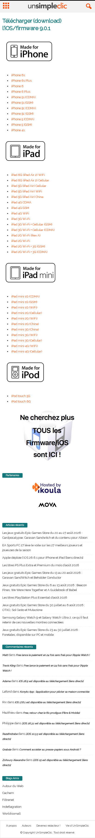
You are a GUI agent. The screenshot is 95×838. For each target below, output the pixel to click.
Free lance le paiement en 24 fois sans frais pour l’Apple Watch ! (53, 655)
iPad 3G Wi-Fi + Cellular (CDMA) (33, 230)
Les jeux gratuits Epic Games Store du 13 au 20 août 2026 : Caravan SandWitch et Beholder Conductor (42, 575)
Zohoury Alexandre (13, 760)
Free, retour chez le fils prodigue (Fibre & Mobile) (51, 712)
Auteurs (26, 825)
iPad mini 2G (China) (25, 324)
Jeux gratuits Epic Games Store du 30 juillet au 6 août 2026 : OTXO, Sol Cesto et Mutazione (43, 607)
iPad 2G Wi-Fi (20, 241)
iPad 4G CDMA (21, 202)
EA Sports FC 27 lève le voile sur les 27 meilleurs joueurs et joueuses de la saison (42, 548)
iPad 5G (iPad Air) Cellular (28, 186)
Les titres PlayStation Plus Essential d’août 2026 (34, 597)
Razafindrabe (10, 734)
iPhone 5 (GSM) (21, 124)
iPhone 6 (17, 86)
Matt (5, 655)
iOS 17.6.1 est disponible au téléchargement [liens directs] (48, 702)
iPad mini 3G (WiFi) (24, 335)
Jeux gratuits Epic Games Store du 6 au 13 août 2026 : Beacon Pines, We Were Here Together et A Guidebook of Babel (44, 587)
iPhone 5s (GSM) (22, 102)
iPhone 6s (18, 75)
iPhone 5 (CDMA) (22, 119)
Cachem (8, 793)
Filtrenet (8, 800)
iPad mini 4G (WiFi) (24, 346)
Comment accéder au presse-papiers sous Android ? (50, 749)
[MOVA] (47, 504)
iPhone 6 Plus (20, 91)
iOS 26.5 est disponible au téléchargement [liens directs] (51, 681)
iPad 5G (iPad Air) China (27, 197)
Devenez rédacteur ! (48, 825)
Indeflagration (11, 806)
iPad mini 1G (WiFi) (24, 307)
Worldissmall (11, 813)
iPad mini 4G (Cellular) (26, 351)
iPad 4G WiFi (20, 213)
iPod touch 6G (21, 401)
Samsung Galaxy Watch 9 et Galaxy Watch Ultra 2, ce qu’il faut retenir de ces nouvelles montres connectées (45, 620)
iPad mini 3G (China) (25, 329)
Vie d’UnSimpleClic (77, 825)
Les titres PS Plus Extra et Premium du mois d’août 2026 (40, 565)
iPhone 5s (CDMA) (23, 97)
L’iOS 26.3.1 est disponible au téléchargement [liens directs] (55, 723)
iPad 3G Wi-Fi (20, 219)
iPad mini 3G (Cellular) (26, 340)
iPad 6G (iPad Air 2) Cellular (30, 180)
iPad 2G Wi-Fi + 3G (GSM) (28, 246)
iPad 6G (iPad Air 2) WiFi (28, 175)
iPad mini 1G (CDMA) (25, 296)
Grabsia (6, 749)
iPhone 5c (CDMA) (23, 108)
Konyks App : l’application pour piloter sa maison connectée (54, 691)
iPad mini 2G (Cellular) (26, 313)
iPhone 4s (18, 130)
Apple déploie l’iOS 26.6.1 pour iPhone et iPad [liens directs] (42, 557)
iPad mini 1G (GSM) (24, 302)
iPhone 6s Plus (21, 80)
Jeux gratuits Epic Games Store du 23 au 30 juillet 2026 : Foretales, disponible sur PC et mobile (40, 632)
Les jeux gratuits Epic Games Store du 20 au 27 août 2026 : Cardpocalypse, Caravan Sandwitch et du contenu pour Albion (44, 535)
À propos (11, 825)
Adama (6, 681)
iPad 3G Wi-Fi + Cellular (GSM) (31, 224)
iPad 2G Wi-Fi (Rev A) (26, 235)
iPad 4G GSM (20, 208)
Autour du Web (12, 786)
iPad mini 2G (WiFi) (24, 318)
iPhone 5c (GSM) (22, 113)
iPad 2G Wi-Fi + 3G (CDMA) (29, 252)
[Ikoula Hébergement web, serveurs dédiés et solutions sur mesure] (47, 488)
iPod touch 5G (20, 396)
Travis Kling (8, 665)
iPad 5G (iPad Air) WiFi (26, 191)
